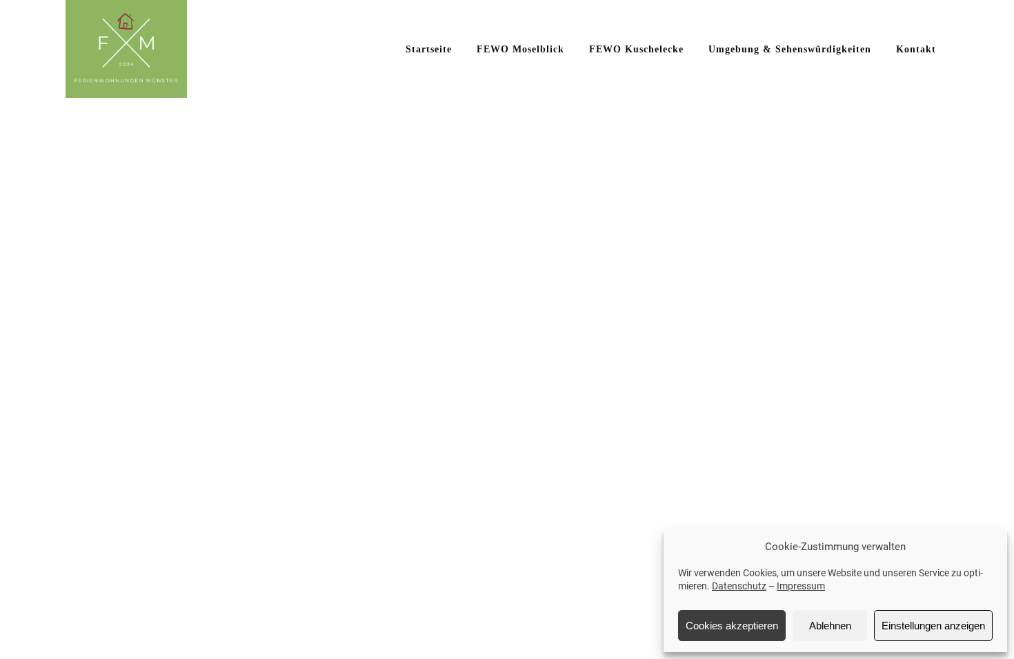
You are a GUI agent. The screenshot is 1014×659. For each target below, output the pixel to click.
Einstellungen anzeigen (933, 625)
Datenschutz (739, 585)
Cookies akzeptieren (732, 625)
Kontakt (916, 49)
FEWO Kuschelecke (636, 49)
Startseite (429, 49)
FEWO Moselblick (520, 49)
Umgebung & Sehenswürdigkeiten (789, 49)
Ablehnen (830, 625)
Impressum (801, 585)
